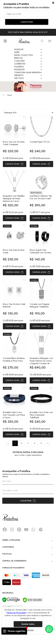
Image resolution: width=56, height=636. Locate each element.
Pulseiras (28, 66)
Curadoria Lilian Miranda (28, 72)
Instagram (11, 529)
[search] (42, 41)
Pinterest (19, 529)
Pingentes (28, 69)
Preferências (28, 630)
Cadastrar (25, 500)
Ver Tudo (28, 78)
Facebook (4, 529)
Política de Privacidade (16, 613)
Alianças (28, 49)
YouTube (26, 529)
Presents (28, 75)
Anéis (28, 52)
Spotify (40, 529)
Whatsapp (33, 529)
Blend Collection (28, 55)
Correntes (28, 63)
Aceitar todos (28, 624)
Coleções (28, 60)
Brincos (28, 58)
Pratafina (24, 41)
